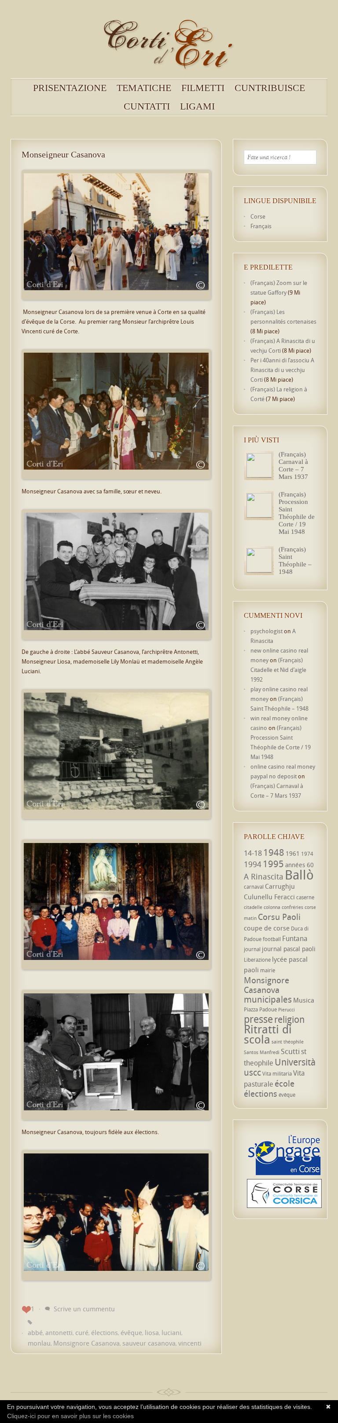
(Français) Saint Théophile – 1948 (295, 560)
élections (104, 1332)
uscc (252, 1072)
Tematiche (144, 88)
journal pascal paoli (289, 949)
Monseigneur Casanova (63, 154)
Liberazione (257, 959)
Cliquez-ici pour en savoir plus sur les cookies (70, 1415)
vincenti (190, 1343)
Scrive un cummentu (84, 1308)
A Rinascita (263, 876)
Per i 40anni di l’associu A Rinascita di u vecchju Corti (282, 369)
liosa (152, 1332)
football (272, 939)
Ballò (299, 874)
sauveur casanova (149, 1343)
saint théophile (288, 1042)
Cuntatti (147, 106)
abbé (35, 1332)
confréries (292, 907)
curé (81, 1332)
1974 (307, 853)
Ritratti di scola (268, 1034)
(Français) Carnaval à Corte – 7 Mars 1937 (293, 465)
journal (252, 949)
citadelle (253, 907)
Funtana (295, 938)
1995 (273, 863)
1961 (293, 853)
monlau (39, 1343)
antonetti (59, 1332)
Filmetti (202, 88)
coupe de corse (267, 927)
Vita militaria (277, 1073)
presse (258, 1019)
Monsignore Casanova (86, 1343)
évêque (131, 1332)
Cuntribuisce (270, 88)
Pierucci (286, 1010)
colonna (272, 907)
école (284, 1083)
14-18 (253, 853)
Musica (303, 1000)
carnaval (254, 886)
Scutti (290, 1051)
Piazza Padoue (260, 1009)
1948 (273, 852)
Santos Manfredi (261, 1052)
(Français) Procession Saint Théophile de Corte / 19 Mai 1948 (297, 513)
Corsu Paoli (279, 916)
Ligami (197, 106)
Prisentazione (70, 88)
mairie (267, 970)
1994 (252, 864)
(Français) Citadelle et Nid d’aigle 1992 (278, 669)
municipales (268, 999)
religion (289, 1019)
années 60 (299, 865)
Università (295, 1062)
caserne (305, 897)
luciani (171, 1332)
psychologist (266, 631)
